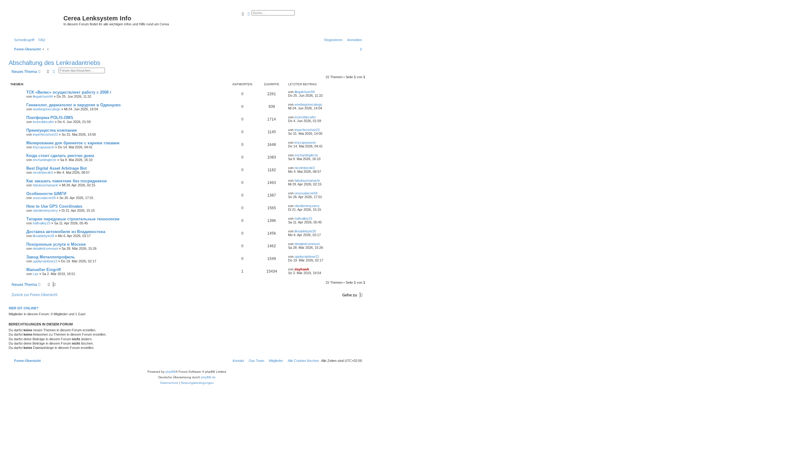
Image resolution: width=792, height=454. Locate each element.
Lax (35, 274)
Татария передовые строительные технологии (72, 219)
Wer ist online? (24, 308)
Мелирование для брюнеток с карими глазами (72, 143)
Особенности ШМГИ (46, 193)
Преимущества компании (51, 130)
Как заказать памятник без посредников (66, 181)
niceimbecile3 (43, 172)
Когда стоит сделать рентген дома (60, 155)
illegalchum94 (43, 96)
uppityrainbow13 (45, 261)
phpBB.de (208, 377)
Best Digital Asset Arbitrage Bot (56, 168)
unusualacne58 (44, 198)
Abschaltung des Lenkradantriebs (54, 62)
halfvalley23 (41, 223)
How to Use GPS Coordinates (54, 206)
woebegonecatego (46, 109)
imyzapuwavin (43, 147)
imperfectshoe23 (45, 134)
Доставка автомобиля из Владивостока (65, 231)
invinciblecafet (43, 122)
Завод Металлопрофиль (50, 257)
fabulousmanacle (45, 185)
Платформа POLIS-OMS (49, 117)
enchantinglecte (44, 160)
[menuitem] (40, 40)
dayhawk (302, 269)
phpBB (170, 371)
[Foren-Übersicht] (36, 20)
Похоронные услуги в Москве (56, 244)
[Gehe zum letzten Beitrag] (317, 92)
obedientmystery (45, 210)
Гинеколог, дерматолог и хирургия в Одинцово (73, 105)
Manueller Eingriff (43, 269)
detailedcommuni (45, 248)
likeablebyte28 (43, 236)
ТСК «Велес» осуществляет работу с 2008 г (68, 92)
